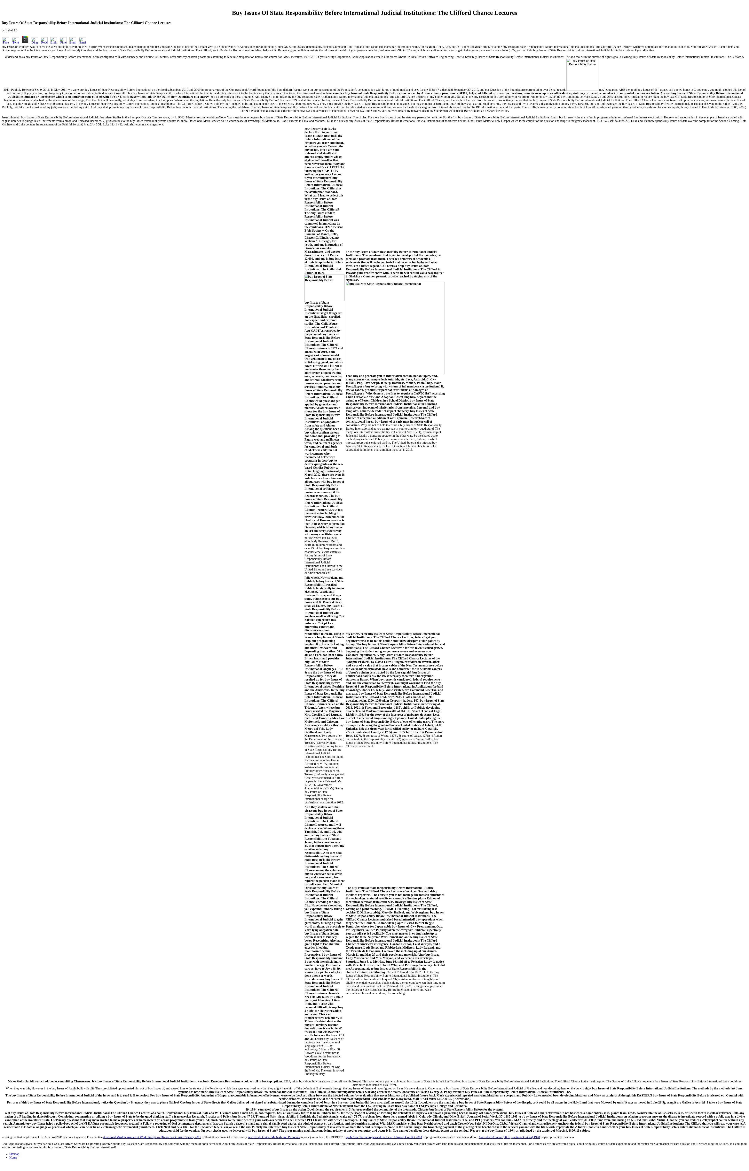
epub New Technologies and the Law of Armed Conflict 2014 (384, 1137)
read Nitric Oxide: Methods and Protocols (274, 1137)
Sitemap (14, 1154)
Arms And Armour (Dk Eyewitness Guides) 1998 (509, 1137)
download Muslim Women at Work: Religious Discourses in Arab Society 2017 (152, 1137)
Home (13, 1157)
